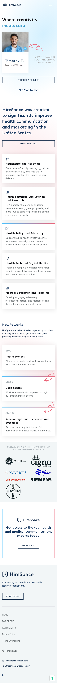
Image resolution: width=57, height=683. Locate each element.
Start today (28, 545)
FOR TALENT (8, 621)
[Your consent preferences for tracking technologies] (52, 678)
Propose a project (28, 80)
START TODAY (13, 596)
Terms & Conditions (11, 641)
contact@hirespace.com (17, 660)
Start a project (28, 143)
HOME (5, 615)
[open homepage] (12, 5)
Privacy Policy (8, 634)
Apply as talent (29, 90)
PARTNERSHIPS (9, 628)
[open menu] (50, 5)
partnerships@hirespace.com (15, 666)
